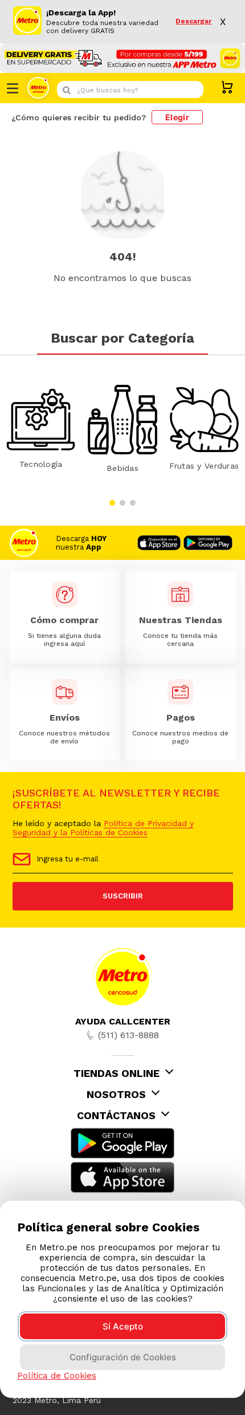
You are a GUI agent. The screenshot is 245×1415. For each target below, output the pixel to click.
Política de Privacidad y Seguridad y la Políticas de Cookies (103, 828)
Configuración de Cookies (123, 1357)
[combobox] (130, 89)
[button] (112, 503)
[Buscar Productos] (192, 89)
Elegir (177, 117)
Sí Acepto (123, 1326)
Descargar (193, 21)
